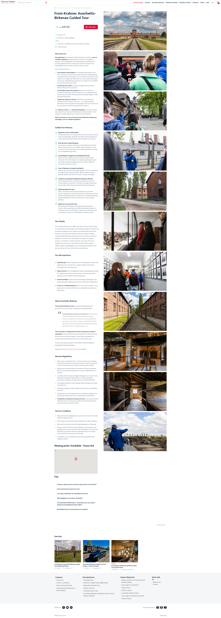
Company (59, 577)
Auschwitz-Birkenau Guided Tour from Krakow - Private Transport (94, 565)
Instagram (71, 607)
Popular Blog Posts (127, 577)
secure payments (149, 607)
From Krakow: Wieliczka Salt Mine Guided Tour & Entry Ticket (124, 566)
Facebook (63, 607)
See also (58, 536)
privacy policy (163, 615)
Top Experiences (88, 577)
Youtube (67, 607)
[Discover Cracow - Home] (8, 2)
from (64, 27)
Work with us (156, 578)
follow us (57, 607)
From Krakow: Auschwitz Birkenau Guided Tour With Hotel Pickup (67, 565)
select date (92, 27)
